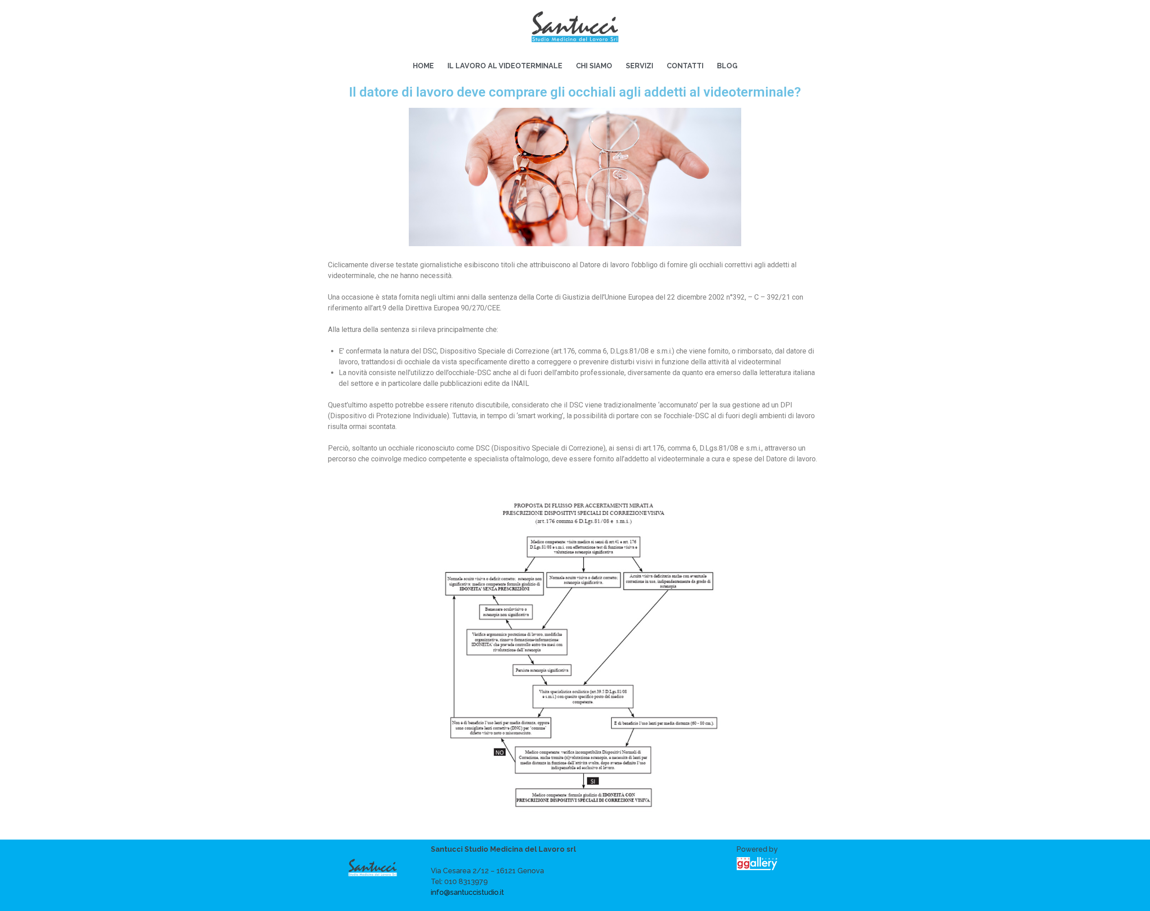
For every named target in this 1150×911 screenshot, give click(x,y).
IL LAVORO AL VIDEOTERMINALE (504, 66)
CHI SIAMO (594, 66)
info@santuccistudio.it (467, 892)
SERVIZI (639, 66)
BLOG (727, 66)
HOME (423, 66)
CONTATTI (685, 66)
